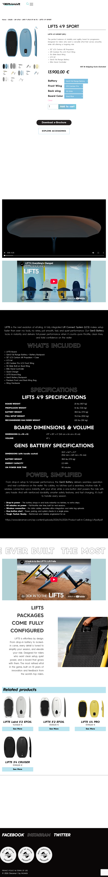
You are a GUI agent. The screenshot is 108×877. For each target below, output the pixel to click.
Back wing (54, 91)
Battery (52, 81)
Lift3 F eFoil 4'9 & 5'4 (30, 19)
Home (4, 19)
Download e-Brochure (54, 122)
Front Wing (55, 86)
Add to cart (67, 106)
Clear (50, 100)
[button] (36, 27)
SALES (10, 19)
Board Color (55, 96)
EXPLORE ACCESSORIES (54, 131)
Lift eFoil (17, 19)
